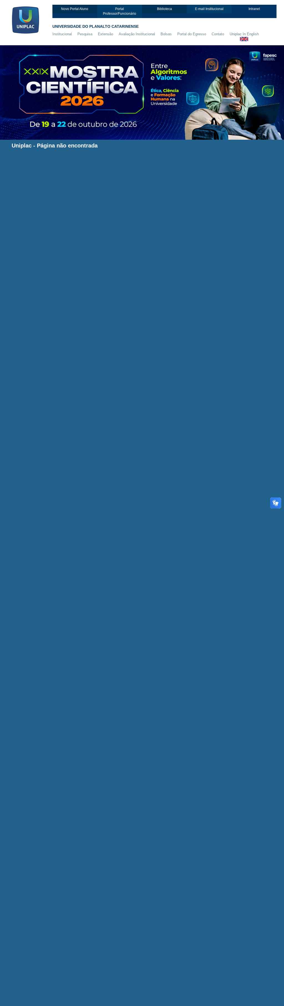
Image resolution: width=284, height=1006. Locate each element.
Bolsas (166, 34)
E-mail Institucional (209, 9)
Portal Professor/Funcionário (119, 11)
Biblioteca (164, 9)
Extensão (105, 34)
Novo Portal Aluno (74, 9)
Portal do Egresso (191, 34)
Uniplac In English (244, 34)
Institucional (62, 34)
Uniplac (22, 145)
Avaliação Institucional (137, 34)
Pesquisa (84, 34)
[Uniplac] (30, 19)
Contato (218, 34)
